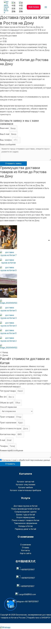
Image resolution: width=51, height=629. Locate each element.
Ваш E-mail (5, 134)
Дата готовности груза (11, 429)
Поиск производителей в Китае (25, 509)
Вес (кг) (3, 397)
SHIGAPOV (45, 618)
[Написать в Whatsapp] (25, 627)
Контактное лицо (8, 434)
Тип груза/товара (8, 391)
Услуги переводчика (25, 517)
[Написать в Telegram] (2, 624)
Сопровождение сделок (25, 512)
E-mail (3, 440)
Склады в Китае (25, 526)
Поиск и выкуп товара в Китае (25, 520)
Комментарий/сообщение (11, 450)
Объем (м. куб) (7, 403)
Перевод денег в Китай (25, 529)
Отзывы (25, 547)
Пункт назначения (8, 423)
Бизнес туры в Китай (25, 515)
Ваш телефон (6, 140)
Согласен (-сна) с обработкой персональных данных (26, 460)
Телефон (4, 446)
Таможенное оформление (25, 523)
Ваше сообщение (8, 144)
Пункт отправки (7, 417)
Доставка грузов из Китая (25, 506)
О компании (25, 545)
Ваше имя (4, 128)
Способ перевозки (8, 407)
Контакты (25, 550)
